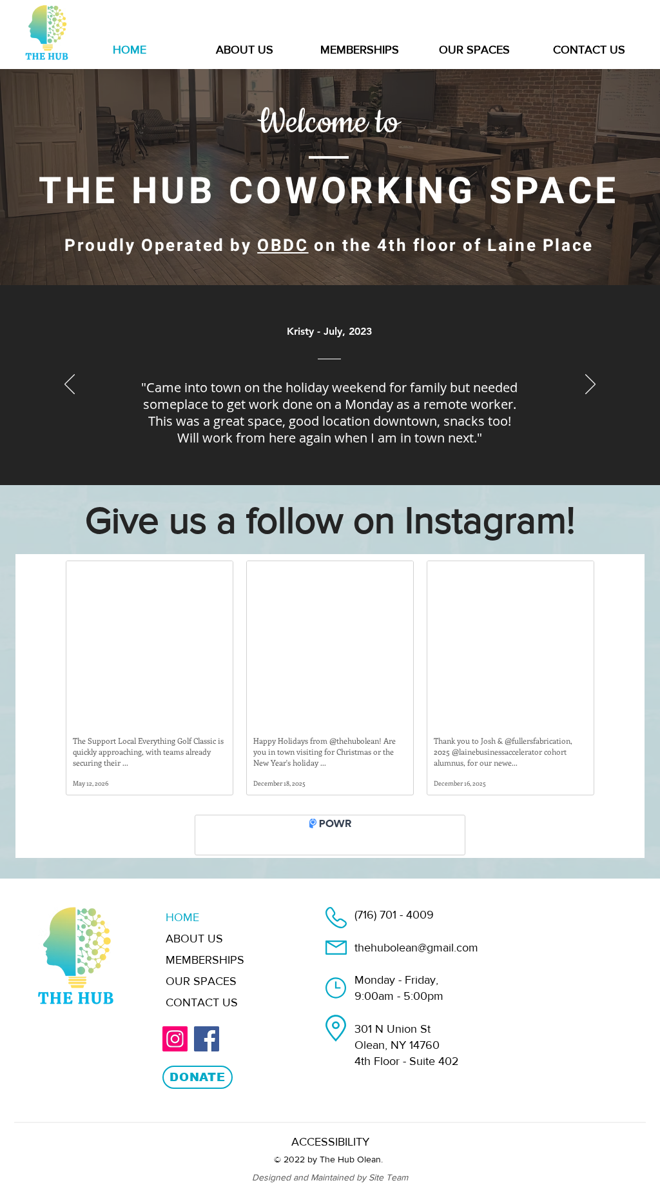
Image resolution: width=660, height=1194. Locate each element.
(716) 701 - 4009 (394, 925)
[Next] (590, 385)
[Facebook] (206, 1049)
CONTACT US (202, 1012)
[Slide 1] (301, 453)
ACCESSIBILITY (330, 1152)
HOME (182, 927)
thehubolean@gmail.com (416, 957)
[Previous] (69, 385)
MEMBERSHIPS (205, 970)
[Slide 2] (315, 453)
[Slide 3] (329, 453)
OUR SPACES (201, 991)
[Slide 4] (360, 453)
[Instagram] (175, 1049)
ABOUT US (194, 948)
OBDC (282, 246)
